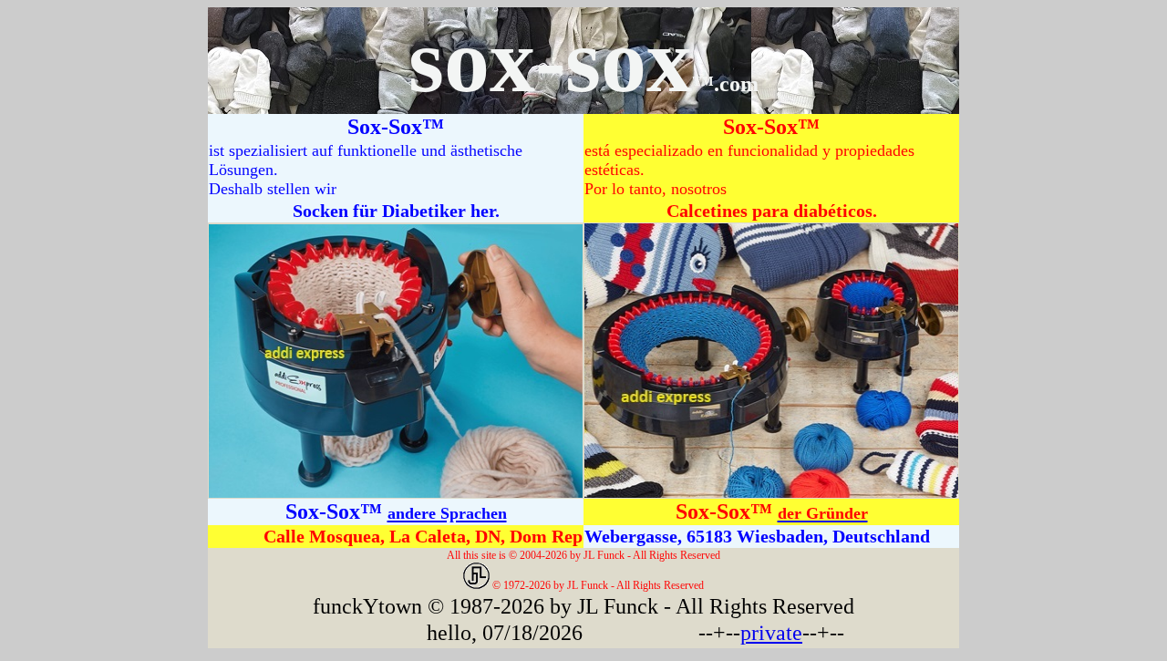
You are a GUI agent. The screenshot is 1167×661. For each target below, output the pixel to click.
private (771, 633)
